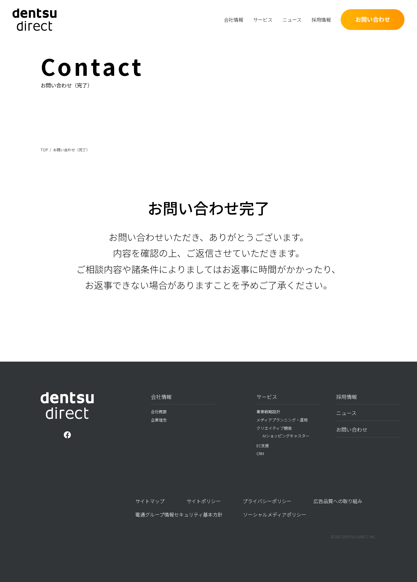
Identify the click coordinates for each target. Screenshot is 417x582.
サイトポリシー (204, 501)
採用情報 (346, 396)
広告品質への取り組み (338, 501)
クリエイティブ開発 (274, 428)
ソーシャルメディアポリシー (274, 514)
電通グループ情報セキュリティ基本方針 (179, 514)
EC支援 (262, 445)
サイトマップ (150, 501)
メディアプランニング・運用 (166, 27)
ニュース (346, 413)
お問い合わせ (372, 19)
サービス (266, 396)
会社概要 (185, 27)
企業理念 (159, 420)
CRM (260, 453)
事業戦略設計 (102, 27)
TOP (44, 149)
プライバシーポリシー (267, 501)
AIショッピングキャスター (286, 436)
